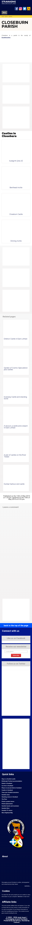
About (5, 856)
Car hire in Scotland (7, 785)
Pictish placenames (7, 803)
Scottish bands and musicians (10, 806)
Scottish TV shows (7, 810)
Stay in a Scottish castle (8, 779)
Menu (4, 12)
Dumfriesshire (6, 37)
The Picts (4, 799)
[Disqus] (16, 532)
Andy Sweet (22, 917)
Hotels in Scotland (7, 783)
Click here (20, 896)
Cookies (6, 891)
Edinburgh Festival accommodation (12, 781)
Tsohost (16, 922)
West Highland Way (7, 812)
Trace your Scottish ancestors (10, 792)
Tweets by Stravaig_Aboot (8, 667)
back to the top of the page (16, 625)
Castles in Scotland (7, 790)
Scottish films (6, 808)
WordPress (17, 921)
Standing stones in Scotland (10, 797)
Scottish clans (6, 794)
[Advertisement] (15, 117)
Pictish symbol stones (8, 801)
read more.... (27, 886)
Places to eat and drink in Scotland (11, 788)
